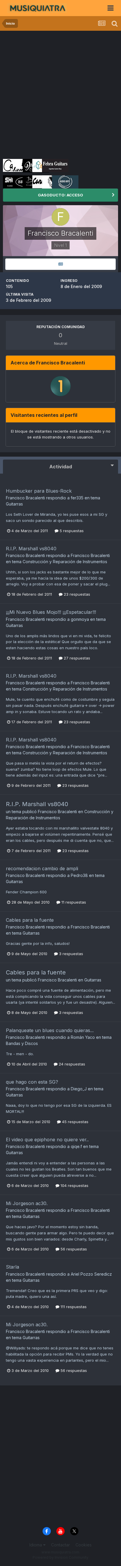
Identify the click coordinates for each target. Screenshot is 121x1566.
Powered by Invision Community (60, 1557)
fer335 (77, 497)
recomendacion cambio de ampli (42, 868)
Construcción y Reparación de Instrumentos (65, 561)
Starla (12, 1267)
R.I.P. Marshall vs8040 (31, 548)
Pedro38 (79, 875)
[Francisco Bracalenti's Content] (60, 264)
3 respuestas (70, 953)
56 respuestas (73, 1249)
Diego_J (79, 1088)
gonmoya (80, 619)
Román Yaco (83, 1037)
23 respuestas (76, 594)
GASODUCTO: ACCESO (60, 195)
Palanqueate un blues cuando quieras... (50, 1030)
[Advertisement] (60, 94)
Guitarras (14, 503)
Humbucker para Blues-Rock (39, 491)
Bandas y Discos (22, 1043)
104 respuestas (73, 1185)
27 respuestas (76, 658)
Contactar (60, 1544)
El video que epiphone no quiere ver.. (47, 1139)
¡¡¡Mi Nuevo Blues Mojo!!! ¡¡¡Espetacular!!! (51, 612)
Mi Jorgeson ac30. (27, 1203)
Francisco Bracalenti (25, 497)
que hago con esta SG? (32, 1082)
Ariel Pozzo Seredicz (91, 1274)
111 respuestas (73, 1306)
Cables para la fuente (30, 920)
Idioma (36, 1544)
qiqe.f (76, 1146)
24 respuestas (71, 1064)
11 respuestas (73, 902)
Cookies (83, 1544)
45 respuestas (74, 1121)
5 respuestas (71, 530)
